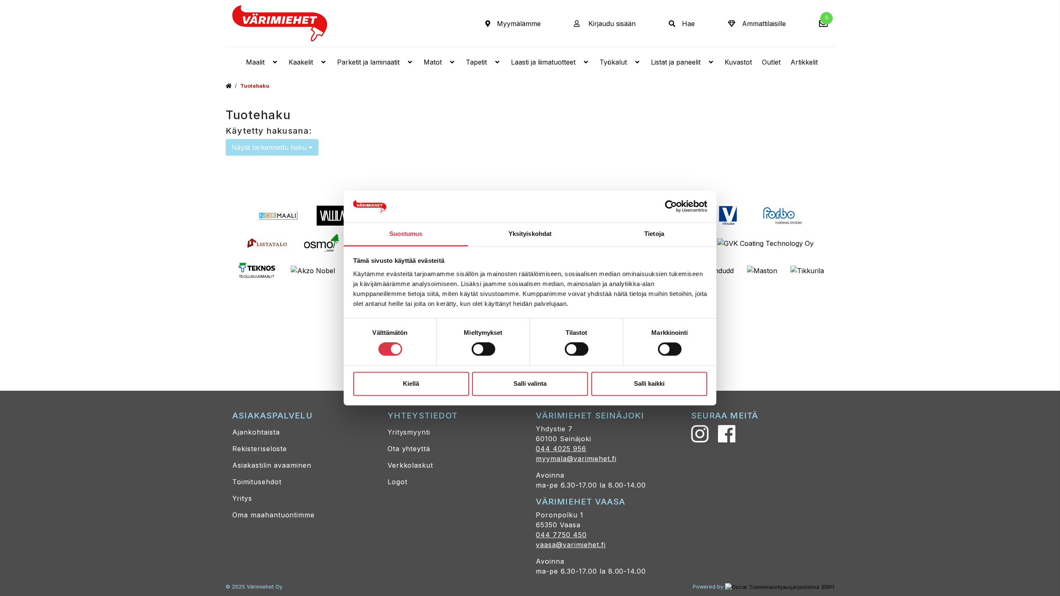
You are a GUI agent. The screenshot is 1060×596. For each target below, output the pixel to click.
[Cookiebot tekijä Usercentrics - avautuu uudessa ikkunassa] (671, 206)
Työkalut (613, 62)
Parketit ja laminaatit (368, 62)
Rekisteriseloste (259, 449)
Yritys (242, 498)
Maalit (255, 62)
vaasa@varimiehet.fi (570, 545)
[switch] (483, 349)
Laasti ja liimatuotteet (543, 62)
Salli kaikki (649, 383)
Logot (397, 482)
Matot (433, 62)
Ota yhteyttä (409, 449)
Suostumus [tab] (406, 233)
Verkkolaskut (411, 465)
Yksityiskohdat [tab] (530, 233)
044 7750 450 (561, 535)
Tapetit (476, 62)
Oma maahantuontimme (273, 515)
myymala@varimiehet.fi (576, 458)
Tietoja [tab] (654, 233)
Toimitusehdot (256, 482)
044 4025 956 (561, 449)
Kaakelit (301, 62)
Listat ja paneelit (676, 62)
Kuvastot (738, 62)
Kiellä (411, 383)
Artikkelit (804, 62)
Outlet (771, 62)
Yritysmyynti (409, 432)
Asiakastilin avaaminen (271, 465)
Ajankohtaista (255, 432)
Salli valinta (530, 383)
